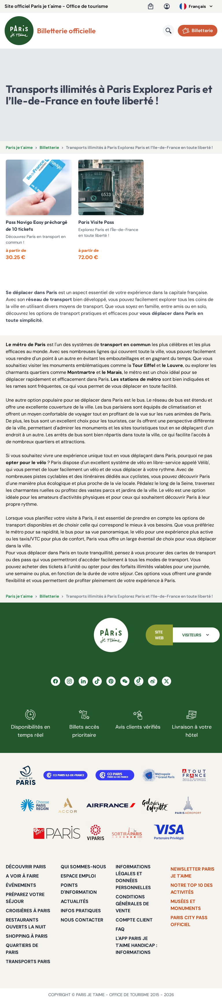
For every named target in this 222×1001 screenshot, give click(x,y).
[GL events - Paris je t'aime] (57, 832)
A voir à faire (22, 876)
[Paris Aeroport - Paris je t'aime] (188, 805)
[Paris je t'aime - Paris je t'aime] (111, 634)
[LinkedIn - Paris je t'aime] (83, 681)
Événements (21, 885)
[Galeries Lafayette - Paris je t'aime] (155, 805)
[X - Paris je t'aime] (166, 681)
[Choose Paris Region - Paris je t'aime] (35, 805)
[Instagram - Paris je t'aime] (69, 681)
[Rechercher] (168, 30)
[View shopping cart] (151, 6)
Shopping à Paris (27, 936)
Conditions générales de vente (132, 904)
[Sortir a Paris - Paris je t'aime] (127, 832)
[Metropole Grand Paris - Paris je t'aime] (158, 775)
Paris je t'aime (19, 147)
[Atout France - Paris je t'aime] (194, 775)
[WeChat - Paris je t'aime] (125, 681)
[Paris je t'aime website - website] (19, 30)
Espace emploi (78, 876)
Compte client (134, 920)
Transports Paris (28, 961)
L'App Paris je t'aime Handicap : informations (136, 945)
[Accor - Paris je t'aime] (67, 805)
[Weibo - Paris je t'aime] (152, 681)
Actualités (74, 901)
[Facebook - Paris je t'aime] (55, 681)
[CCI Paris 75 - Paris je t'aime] (115, 775)
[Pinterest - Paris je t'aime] (111, 681)
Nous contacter (82, 920)
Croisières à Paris (28, 911)
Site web (159, 634)
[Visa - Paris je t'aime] (169, 832)
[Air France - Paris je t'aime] (110, 805)
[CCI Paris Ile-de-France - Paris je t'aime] (65, 775)
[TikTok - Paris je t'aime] (97, 681)
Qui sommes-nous (83, 867)
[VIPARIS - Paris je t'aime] (95, 832)
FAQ (120, 929)
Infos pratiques (81, 911)
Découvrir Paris (26, 867)
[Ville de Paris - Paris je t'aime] (26, 775)
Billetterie (49, 147)
